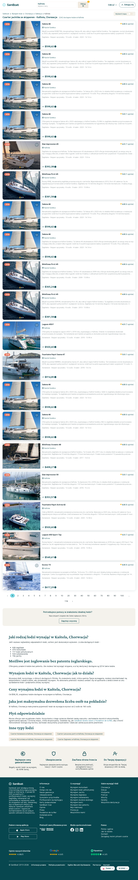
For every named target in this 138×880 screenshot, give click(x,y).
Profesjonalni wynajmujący (51, 800)
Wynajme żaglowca (78, 795)
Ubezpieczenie (46, 795)
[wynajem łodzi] (11, 4)
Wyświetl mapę (121, 14)
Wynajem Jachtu (77, 792)
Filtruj (84, 3)
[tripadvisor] (97, 850)
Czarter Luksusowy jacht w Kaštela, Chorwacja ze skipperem (80, 734)
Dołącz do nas (46, 790)
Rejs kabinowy (76, 807)
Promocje (74, 810)
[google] (54, 850)
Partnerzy (97, 865)
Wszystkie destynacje (110, 802)
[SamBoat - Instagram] (77, 830)
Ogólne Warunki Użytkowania (79, 865)
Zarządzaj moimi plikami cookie (114, 836)
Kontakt (104, 834)
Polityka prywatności (57, 865)
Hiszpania (105, 792)
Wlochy (104, 797)
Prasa (42, 810)
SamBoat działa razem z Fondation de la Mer (93, 720)
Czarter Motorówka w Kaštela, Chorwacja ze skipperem (31, 739)
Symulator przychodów (49, 797)
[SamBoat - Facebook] (72, 830)
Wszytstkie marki (77, 812)
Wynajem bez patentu (79, 805)
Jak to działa (106, 831)
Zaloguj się (129, 4)
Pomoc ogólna (107, 829)
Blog (41, 817)
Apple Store (25, 830)
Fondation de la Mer (48, 812)
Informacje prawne (38, 865)
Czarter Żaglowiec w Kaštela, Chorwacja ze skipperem (78, 739)
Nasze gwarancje (47, 792)
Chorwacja (105, 787)
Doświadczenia (46, 815)
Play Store (24, 836)
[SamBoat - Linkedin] (81, 830)
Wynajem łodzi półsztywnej (82, 790)
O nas (42, 787)
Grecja (104, 790)
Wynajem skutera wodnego (81, 800)
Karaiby (104, 800)
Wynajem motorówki (79, 787)
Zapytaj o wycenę (69, 621)
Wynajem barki (76, 802)
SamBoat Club (46, 805)
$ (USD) (122, 868)
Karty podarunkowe (48, 802)
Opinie (42, 807)
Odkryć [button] (111, 4)
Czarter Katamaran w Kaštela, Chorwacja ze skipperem (31, 734)
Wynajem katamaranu (79, 797)
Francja (104, 795)
